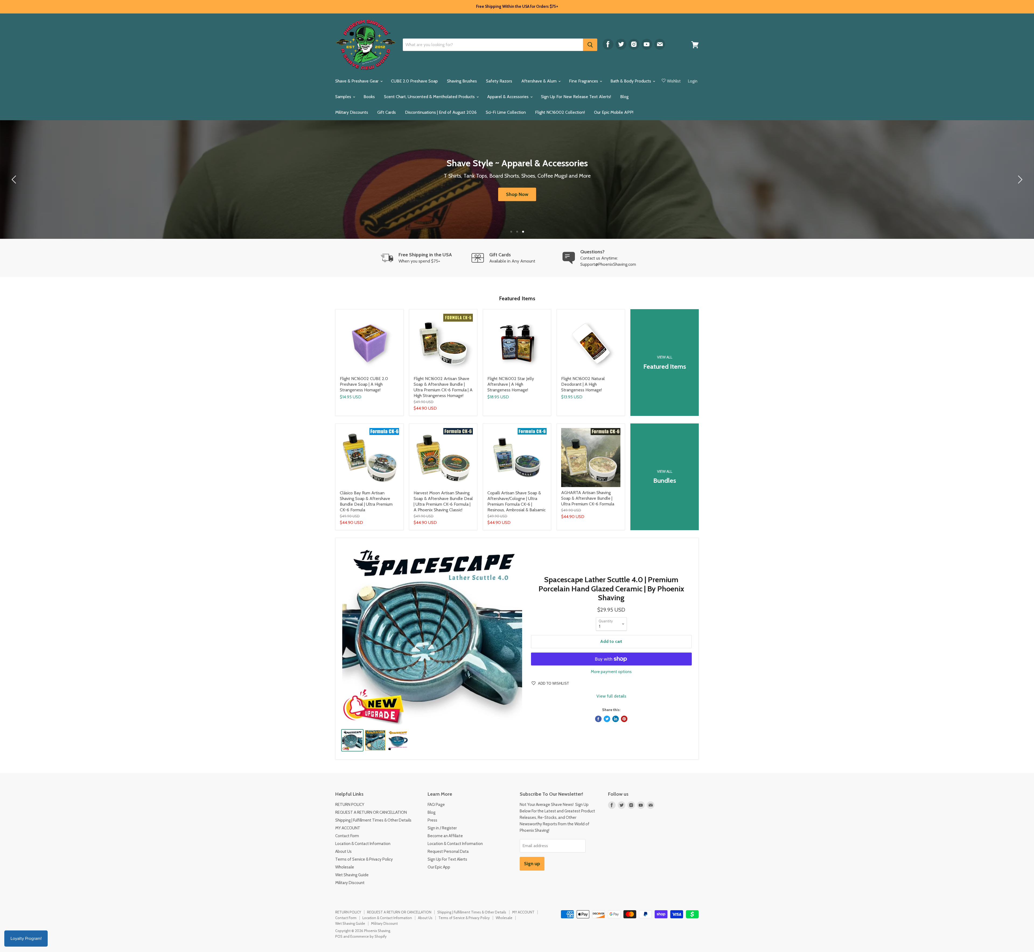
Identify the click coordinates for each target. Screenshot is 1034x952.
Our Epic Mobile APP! (613, 112)
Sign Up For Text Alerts (447, 859)
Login (692, 81)
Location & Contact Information (362, 843)
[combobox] (493, 45)
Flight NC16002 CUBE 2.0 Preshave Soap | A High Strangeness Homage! (364, 384)
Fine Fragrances (584, 81)
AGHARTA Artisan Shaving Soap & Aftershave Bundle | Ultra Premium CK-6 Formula (587, 498)
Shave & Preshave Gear (357, 81)
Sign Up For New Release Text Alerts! (576, 96)
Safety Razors (499, 81)
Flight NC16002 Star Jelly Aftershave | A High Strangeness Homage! (510, 384)
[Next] (1019, 179)
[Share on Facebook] (598, 719)
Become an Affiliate (445, 835)
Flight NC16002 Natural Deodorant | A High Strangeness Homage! (583, 384)
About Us (343, 851)
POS (339, 936)
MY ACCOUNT (347, 828)
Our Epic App (439, 867)
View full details (611, 696)
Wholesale (344, 867)
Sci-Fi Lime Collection (506, 112)
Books (369, 96)
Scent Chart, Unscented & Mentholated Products (430, 96)
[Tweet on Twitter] (607, 719)
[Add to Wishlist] (399, 313)
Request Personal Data (448, 851)
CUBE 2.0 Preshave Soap (414, 81)
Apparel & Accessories (508, 96)
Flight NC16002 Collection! (560, 112)
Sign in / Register (442, 828)
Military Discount (350, 882)
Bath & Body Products (631, 81)
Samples (343, 96)
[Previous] (14, 179)
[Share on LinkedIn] (615, 719)
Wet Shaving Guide (352, 874)
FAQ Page (436, 804)
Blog (624, 96)
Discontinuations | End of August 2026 (441, 112)
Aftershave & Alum (539, 81)
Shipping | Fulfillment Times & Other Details (373, 820)
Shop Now (517, 194)
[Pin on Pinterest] (624, 719)
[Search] (590, 45)
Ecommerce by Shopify (368, 936)
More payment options (611, 672)
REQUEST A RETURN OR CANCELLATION (371, 812)
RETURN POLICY (349, 804)
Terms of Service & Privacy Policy (364, 859)
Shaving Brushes (462, 81)
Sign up (532, 864)
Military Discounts (351, 112)
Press (432, 820)
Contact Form (347, 835)
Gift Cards (386, 112)
